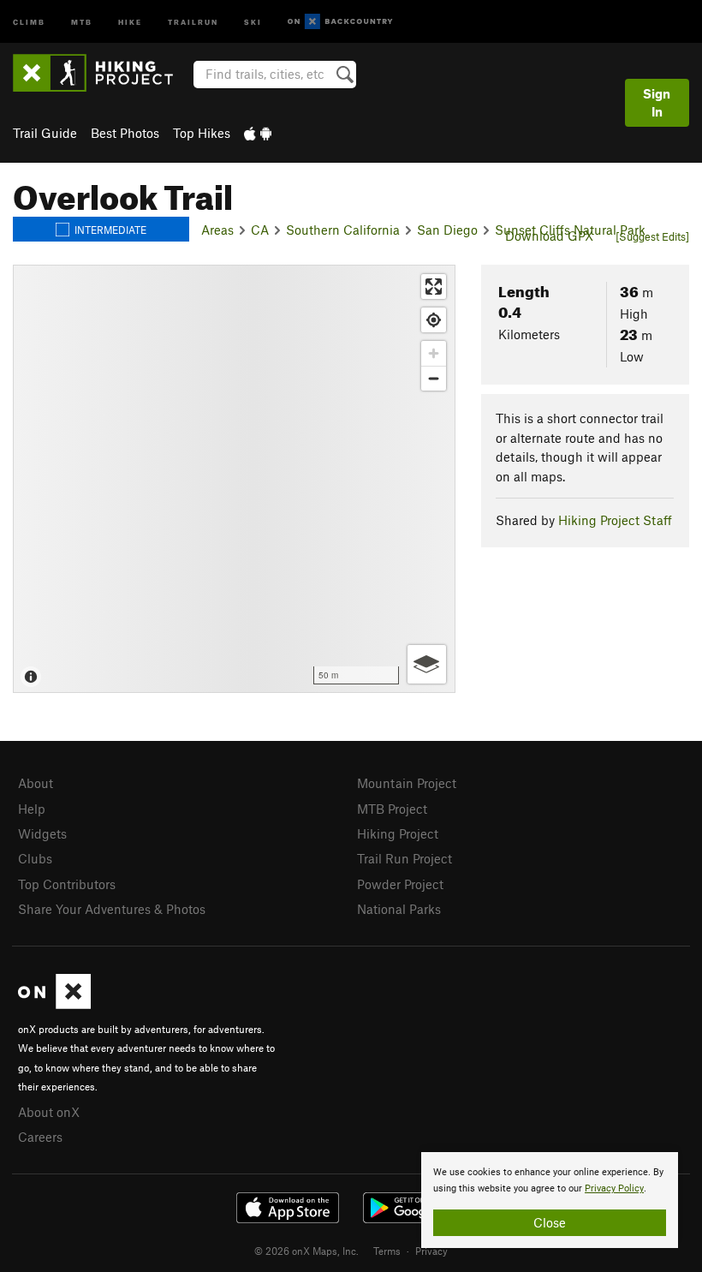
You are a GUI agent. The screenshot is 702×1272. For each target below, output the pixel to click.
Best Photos (125, 132)
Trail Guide (45, 132)
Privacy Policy (614, 1188)
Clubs (35, 858)
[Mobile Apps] (257, 132)
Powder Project (400, 884)
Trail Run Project (404, 858)
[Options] (427, 664)
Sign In (656, 102)
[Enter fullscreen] (433, 286)
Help (31, 808)
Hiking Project (397, 833)
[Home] (101, 73)
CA (260, 229)
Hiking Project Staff (615, 520)
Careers (40, 1136)
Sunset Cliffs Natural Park (570, 229)
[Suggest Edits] (652, 236)
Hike (130, 21)
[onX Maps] (54, 1004)
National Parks (399, 909)
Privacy (431, 1251)
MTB (81, 21)
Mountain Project (406, 783)
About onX (49, 1112)
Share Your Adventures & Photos (111, 909)
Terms (387, 1251)
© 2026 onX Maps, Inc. (306, 1251)
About (35, 783)
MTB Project (392, 808)
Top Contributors (67, 884)
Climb (29, 21)
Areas (217, 229)
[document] (549, 1200)
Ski (253, 21)
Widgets (42, 833)
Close (549, 1222)
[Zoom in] (433, 353)
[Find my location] (433, 320)
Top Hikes (201, 132)
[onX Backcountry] (340, 22)
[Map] (234, 479)
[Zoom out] (433, 378)
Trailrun (193, 21)
